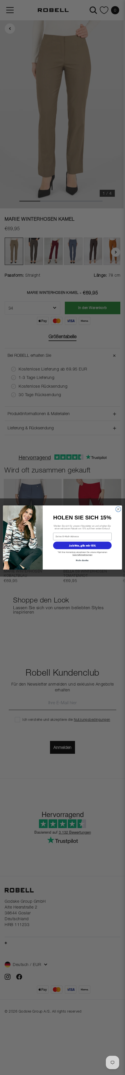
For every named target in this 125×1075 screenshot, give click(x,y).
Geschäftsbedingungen (82, 555)
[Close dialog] (118, 509)
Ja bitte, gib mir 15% (82, 545)
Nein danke (82, 560)
